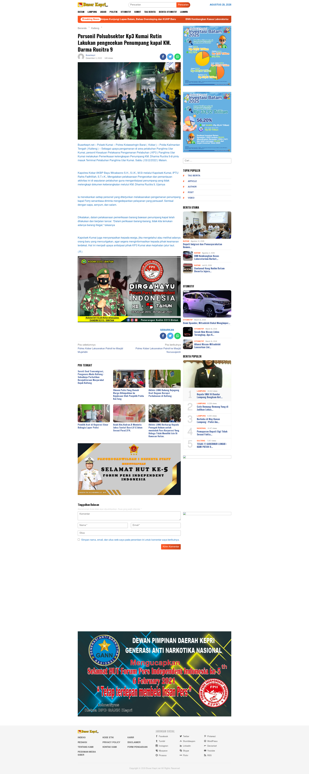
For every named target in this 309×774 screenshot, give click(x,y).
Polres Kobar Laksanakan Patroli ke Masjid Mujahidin (100, 348)
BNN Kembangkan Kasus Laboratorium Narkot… (206, 257)
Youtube (211, 751)
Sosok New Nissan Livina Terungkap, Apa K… (206, 333)
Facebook (163, 736)
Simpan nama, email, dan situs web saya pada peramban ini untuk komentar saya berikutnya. (130, 540)
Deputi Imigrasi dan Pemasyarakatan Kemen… (202, 245)
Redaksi (82, 742)
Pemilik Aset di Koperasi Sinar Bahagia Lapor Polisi (93, 426)
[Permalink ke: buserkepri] (81, 57)
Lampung (201, 391)
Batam (186, 241)
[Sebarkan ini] (163, 57)
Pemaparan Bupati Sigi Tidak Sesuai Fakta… (212, 433)
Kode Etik (108, 738)
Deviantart (212, 746)
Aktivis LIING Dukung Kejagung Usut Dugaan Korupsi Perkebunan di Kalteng (164, 392)
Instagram (163, 746)
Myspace (163, 751)
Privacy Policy (111, 742)
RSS (209, 755)
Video (191, 198)
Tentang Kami (86, 747)
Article (192, 181)
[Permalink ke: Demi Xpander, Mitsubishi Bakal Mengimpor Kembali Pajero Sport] (207, 304)
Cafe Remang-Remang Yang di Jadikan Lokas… (212, 408)
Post (191, 192)
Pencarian (183, 5)
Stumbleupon (189, 741)
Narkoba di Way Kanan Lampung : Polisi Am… (208, 420)
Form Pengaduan (137, 747)
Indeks (82, 738)
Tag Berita (194, 176)
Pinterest (211, 736)
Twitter (186, 736)
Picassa (162, 755)
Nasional (201, 428)
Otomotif (188, 319)
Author (192, 187)
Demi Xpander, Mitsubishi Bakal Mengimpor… (206, 322)
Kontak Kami (110, 747)
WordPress (212, 741)
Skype (186, 751)
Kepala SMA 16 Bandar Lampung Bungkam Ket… (210, 395)
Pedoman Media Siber (87, 753)
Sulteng (201, 440)
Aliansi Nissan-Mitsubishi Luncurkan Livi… (207, 345)
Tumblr (162, 741)
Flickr (185, 755)
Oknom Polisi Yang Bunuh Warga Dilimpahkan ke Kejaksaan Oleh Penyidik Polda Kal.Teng (128, 394)
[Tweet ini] (170, 57)
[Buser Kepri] (93, 5)
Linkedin (187, 746)
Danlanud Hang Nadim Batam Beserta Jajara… (209, 270)
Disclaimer (133, 742)
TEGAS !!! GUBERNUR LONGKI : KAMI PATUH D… (212, 445)
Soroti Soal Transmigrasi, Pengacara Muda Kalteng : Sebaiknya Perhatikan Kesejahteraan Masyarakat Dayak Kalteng (91, 376)
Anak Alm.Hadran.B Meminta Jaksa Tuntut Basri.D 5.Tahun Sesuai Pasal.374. (127, 427)
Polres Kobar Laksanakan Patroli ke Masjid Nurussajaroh (158, 348)
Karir (130, 738)
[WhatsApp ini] (177, 57)
